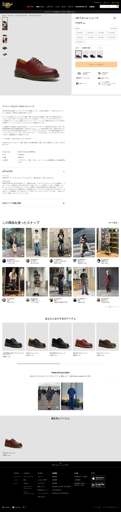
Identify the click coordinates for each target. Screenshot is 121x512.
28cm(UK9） (101, 37)
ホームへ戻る (97, 507)
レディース (10, 15)
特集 (24, 480)
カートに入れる (97, 65)
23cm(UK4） (90, 32)
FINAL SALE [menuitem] (30, 6)
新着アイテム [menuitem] (40, 6)
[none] (30, 7)
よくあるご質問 (42, 480)
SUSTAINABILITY (57, 490)
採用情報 (54, 483)
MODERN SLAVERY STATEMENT (61, 486)
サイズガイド (113, 28)
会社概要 (54, 480)
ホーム (4, 15)
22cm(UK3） (80, 32)
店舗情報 (54, 476)
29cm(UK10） (112, 37)
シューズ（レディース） (21, 15)
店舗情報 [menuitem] (91, 6)
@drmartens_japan (76, 376)
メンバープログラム (43, 493)
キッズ (16, 483)
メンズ (16, 480)
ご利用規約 (77, 480)
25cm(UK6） (112, 32)
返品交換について (43, 490)
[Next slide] (4, 56)
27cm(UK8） (91, 37)
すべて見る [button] (113, 223)
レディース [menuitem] (50, 6)
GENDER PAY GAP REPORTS (60, 493)
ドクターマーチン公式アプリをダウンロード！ (60, 11)
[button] (49, 396)
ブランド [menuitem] (70, 6)
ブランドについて (28, 476)
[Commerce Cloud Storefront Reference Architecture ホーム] (7, 5)
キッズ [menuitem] (64, 6)
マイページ (41, 476)
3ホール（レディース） (35, 15)
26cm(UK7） (80, 37)
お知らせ (25, 483)
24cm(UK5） (101, 32)
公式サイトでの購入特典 (11, 203)
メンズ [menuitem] (57, 6)
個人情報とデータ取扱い (81, 476)
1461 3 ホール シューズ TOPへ (60, 465)
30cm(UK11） (80, 42)
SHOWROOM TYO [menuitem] (81, 6)
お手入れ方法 (7, 171)
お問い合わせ (41, 496)
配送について (41, 486)
